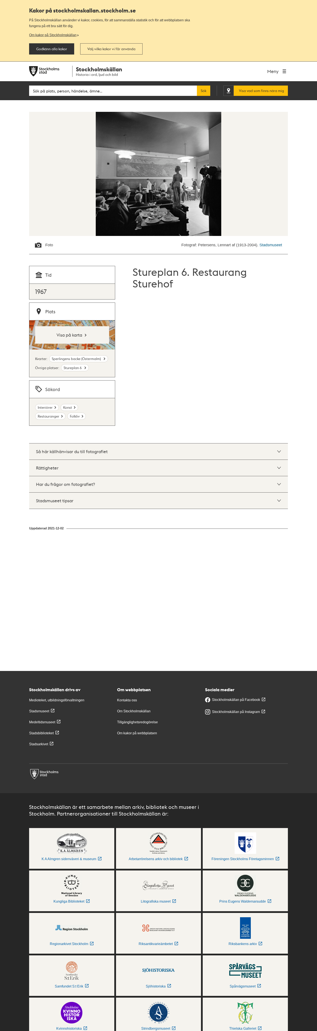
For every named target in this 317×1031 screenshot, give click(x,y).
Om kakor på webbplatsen (137, 733)
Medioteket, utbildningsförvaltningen (56, 700)
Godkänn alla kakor (51, 49)
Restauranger (48, 416)
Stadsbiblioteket (41, 733)
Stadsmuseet (270, 245)
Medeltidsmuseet (42, 722)
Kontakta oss (127, 700)
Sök (203, 91)
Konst (67, 407)
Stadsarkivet (38, 744)
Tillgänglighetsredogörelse (137, 722)
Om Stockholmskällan (134, 711)
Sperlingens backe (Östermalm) (77, 358)
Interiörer (45, 407)
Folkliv (75, 416)
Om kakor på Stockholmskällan (53, 35)
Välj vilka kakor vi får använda (111, 49)
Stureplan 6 (73, 367)
